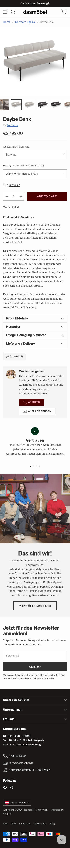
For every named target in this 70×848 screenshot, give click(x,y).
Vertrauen (14, 184)
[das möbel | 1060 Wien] (35, 11)
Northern (12, 124)
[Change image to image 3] (16, 104)
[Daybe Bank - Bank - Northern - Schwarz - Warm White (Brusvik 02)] (35, 61)
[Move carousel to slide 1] (30, 466)
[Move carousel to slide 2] (33, 466)
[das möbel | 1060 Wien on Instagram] (11, 788)
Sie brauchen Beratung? (35, 3)
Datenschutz (39, 823)
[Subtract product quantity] (6, 196)
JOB (5, 823)
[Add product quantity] (20, 196)
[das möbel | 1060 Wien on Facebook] (5, 788)
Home (6, 21)
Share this (16, 356)
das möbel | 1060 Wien (36, 809)
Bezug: (23, 165)
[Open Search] (13, 12)
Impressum (24, 823)
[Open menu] (5, 12)
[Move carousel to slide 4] (39, 466)
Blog (52, 823)
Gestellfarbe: (16, 146)
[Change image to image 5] (42, 104)
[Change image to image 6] (56, 104)
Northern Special (25, 21)
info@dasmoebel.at (21, 762)
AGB (13, 823)
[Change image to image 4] (29, 104)
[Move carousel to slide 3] (36, 466)
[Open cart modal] (64, 12)
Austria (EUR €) (18, 802)
